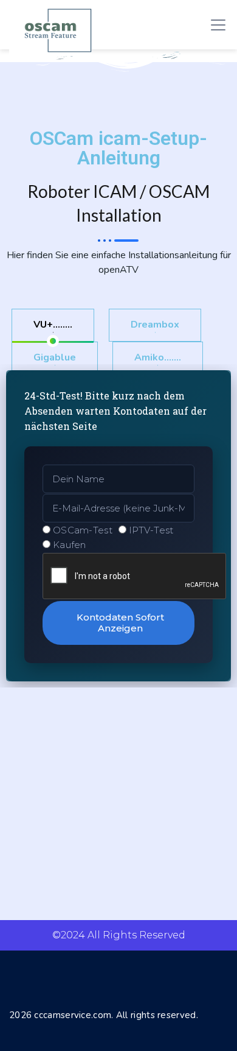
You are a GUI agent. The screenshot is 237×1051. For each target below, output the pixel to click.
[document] (118, 525)
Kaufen (69, 544)
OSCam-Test (82, 530)
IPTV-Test (151, 530)
